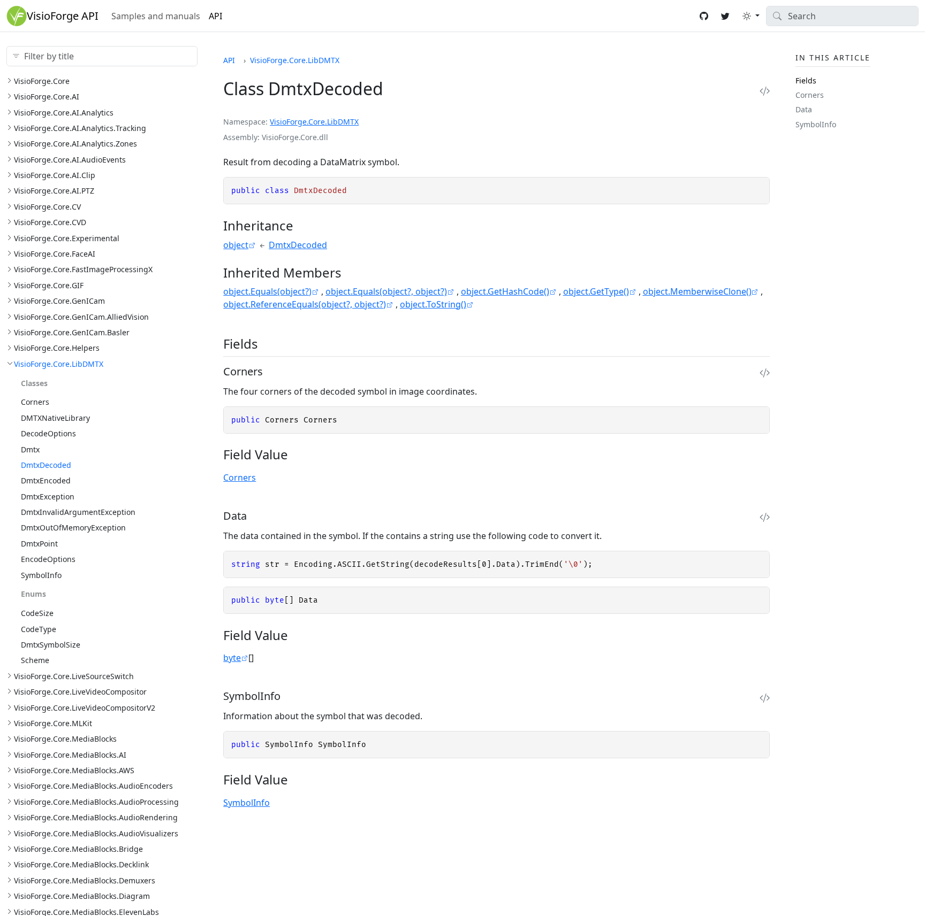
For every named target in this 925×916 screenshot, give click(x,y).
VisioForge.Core (42, 80)
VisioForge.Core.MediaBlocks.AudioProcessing (96, 801)
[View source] (765, 91)
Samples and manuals (155, 16)
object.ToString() (433, 304)
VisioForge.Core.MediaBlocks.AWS (74, 770)
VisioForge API (62, 16)
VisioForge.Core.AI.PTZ (54, 191)
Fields (805, 80)
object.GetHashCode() (505, 291)
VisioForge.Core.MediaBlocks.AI (70, 754)
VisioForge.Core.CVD (50, 222)
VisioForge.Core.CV (47, 206)
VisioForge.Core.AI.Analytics (63, 112)
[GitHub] (704, 16)
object (235, 245)
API (215, 16)
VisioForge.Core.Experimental (66, 238)
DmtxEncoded (46, 480)
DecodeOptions (48, 433)
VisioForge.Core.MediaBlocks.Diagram (82, 895)
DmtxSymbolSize (50, 644)
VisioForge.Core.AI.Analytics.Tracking (80, 127)
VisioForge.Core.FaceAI (54, 253)
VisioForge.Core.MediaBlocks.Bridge (78, 848)
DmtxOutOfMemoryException (73, 527)
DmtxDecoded (46, 464)
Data (803, 109)
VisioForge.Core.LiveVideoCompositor (80, 691)
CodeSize (37, 612)
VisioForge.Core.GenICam (59, 300)
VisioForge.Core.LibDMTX (58, 363)
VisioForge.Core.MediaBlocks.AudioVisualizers (96, 833)
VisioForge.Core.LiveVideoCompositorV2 (84, 707)
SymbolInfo (41, 574)
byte (232, 658)
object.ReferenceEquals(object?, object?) (304, 304)
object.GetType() (596, 291)
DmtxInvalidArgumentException (78, 511)
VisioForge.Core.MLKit (53, 723)
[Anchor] (302, 225)
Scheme (35, 660)
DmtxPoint (39, 543)
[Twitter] (725, 16)
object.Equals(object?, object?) (386, 291)
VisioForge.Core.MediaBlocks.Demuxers (84, 880)
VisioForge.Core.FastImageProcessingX (83, 269)
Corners (35, 402)
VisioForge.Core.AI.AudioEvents (70, 159)
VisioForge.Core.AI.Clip (54, 175)
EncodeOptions (48, 558)
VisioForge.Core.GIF (49, 285)
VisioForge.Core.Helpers (57, 348)
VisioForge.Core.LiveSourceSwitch (74, 676)
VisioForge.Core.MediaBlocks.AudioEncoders (93, 786)
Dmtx (30, 449)
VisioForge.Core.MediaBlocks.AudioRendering (96, 817)
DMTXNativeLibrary (55, 417)
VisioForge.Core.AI (46, 96)
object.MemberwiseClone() (697, 291)
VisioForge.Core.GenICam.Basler (72, 332)
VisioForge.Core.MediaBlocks (65, 739)
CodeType (38, 629)
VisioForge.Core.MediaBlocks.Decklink (81, 864)
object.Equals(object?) (267, 291)
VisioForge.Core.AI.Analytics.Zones (75, 143)
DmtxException (47, 496)
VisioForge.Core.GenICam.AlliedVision (81, 316)
